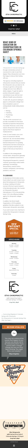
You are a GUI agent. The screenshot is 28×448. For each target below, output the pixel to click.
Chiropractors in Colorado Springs (12, 68)
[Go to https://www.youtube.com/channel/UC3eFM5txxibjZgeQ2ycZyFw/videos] (13, 26)
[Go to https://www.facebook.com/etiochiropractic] (11, 26)
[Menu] (14, 445)
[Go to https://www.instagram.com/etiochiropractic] (16, 26)
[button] (14, 21)
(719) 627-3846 (14, 29)
